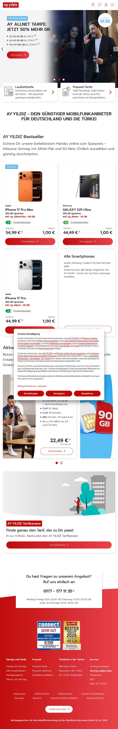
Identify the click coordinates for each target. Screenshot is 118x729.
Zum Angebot (29, 241)
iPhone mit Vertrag (16, 679)
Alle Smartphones (15, 670)
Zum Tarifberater (58, 544)
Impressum (20, 694)
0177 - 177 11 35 (57, 591)
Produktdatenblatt (22, 222)
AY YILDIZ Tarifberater (71, 675)
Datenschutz (65, 694)
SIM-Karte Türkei (67, 666)
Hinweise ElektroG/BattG (64, 698)
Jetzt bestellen (55, 451)
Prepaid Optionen (42, 670)
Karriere (37, 698)
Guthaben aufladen (42, 675)
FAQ (92, 679)
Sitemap (19, 698)
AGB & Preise (42, 694)
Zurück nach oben (58, 709)
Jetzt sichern (17, 54)
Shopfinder (96, 675)
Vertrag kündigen (99, 666)
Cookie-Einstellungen (92, 694)
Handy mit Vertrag (16, 666)
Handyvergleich (14, 675)
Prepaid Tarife (39, 666)
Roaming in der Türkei (70, 670)
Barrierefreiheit (95, 698)
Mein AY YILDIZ (98, 683)
